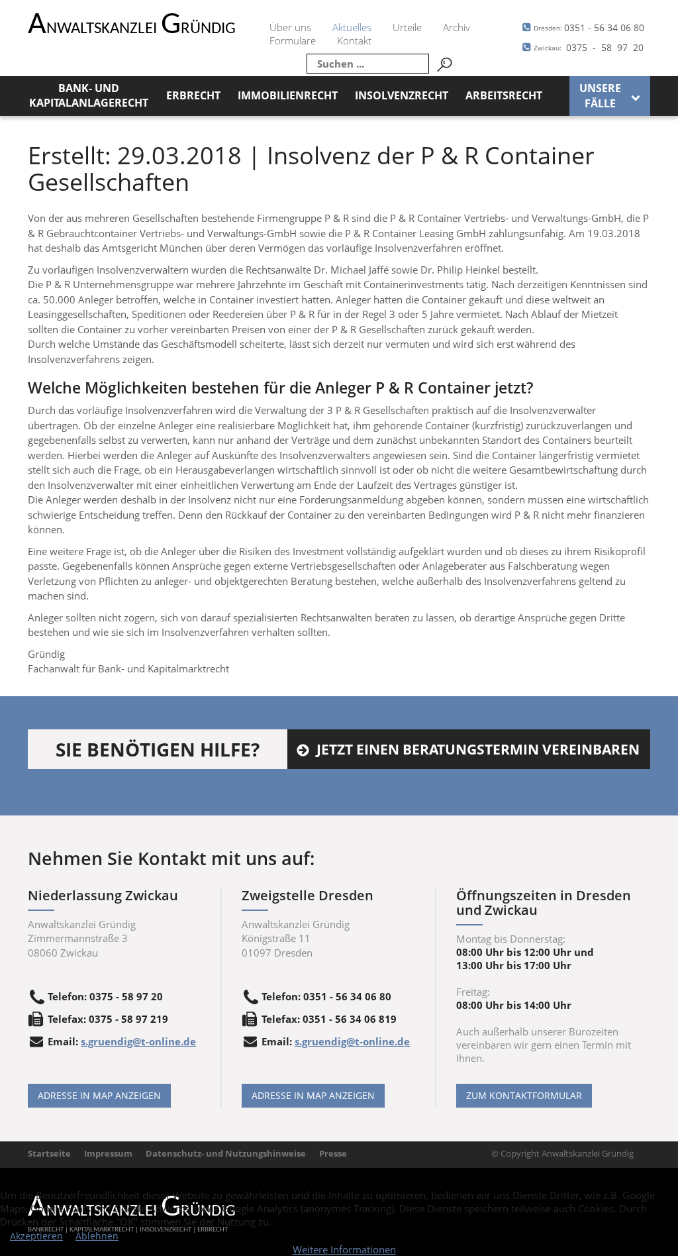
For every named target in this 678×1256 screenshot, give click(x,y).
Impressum (108, 1153)
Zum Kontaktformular (524, 1095)
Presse (333, 1153)
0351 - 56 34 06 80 (589, 27)
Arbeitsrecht (503, 95)
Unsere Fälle (600, 96)
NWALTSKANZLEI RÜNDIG (132, 29)
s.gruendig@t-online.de (138, 1041)
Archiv (456, 27)
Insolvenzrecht (401, 95)
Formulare (292, 40)
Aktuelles (351, 27)
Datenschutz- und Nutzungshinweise (226, 1153)
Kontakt (354, 40)
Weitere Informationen (344, 1249)
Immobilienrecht (288, 95)
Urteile (407, 27)
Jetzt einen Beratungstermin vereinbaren (478, 749)
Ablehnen (97, 1236)
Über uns (290, 27)
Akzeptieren (36, 1236)
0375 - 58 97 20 (589, 47)
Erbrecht (193, 95)
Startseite (49, 1153)
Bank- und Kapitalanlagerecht (88, 95)
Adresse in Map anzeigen (99, 1095)
